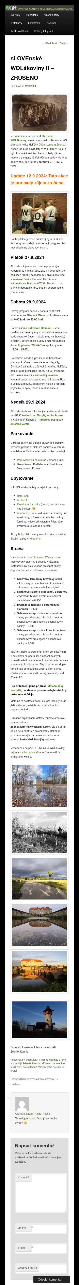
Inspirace (51, 23)
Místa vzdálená (19, 31)
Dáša (42, 144)
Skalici (14, 538)
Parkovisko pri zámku (30, 460)
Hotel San (23, 496)
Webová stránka (27, 1267)
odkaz (61, 1063)
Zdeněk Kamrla (32, 1063)
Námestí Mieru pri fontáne (43, 315)
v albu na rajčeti (29, 752)
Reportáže (32, 14)
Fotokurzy (16, 23)
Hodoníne (35, 538)
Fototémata (34, 23)
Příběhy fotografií (43, 31)
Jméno (25, 1227)
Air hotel (22, 500)
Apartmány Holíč (27, 513)
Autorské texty (51, 14)
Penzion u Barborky (28, 504)
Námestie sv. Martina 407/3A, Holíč (32, 283)
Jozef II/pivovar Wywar (39, 557)
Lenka (49, 144)
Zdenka (61, 144)
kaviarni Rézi (21, 279)
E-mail (25, 1247)
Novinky (15, 14)
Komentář (23, 1177)
